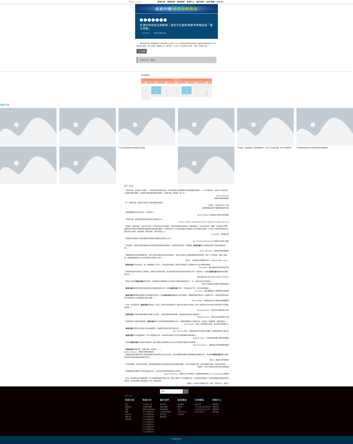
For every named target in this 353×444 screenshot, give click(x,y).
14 (187, 90)
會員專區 (181, 2)
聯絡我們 (163, 417)
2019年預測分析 (148, 429)
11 (156, 90)
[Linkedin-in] (207, 391)
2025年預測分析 (148, 414)
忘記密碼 (180, 414)
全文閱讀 (141, 51)
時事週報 (128, 419)
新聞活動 (215, 412)
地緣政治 (128, 407)
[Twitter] (197, 391)
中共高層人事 (147, 404)
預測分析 (147, 400)
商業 (126, 409)
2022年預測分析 (148, 422)
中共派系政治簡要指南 (203, 407)
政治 (126, 404)
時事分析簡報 (176, 8)
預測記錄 (171, 2)
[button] (141, 20)
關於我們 (200, 2)
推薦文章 (4, 105)
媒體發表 (215, 407)
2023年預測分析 (148, 419)
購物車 (179, 407)
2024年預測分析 (148, 417)
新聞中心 (190, 2)
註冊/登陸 (210, 2)
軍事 (126, 412)
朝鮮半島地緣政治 (148, 409)
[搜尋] (185, 391)
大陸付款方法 (182, 412)
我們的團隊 (164, 407)
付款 (179, 409)
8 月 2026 (176, 80)
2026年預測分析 (148, 412)
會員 (164, 33)
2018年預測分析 (148, 432)
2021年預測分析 (148, 424)
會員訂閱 (198, 404)
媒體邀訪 (215, 404)
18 (156, 93)
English (220, 2)
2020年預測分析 (148, 427)
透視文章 (161, 2)
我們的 (162, 409)
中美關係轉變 (147, 407)
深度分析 (128, 414)
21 (187, 93)
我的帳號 (180, 404)
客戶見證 (128, 186)
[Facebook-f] (202, 391)
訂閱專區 (199, 400)
